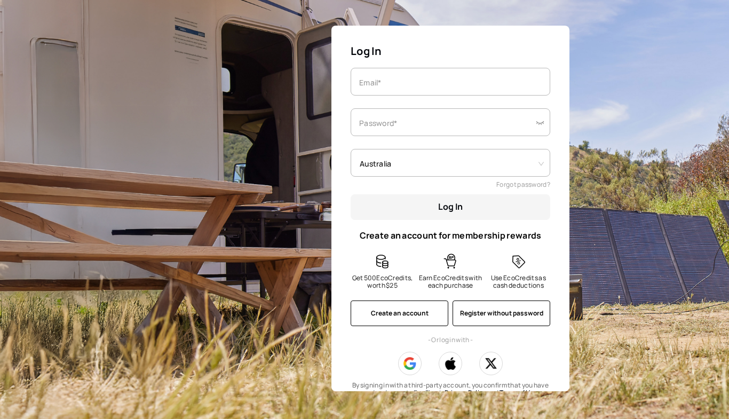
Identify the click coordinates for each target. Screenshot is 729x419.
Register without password (501, 313)
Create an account (400, 313)
